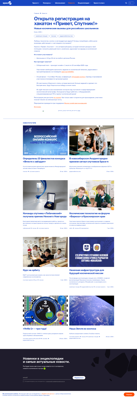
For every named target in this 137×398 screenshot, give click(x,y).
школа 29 (37, 338)
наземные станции (41, 36)
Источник (37, 107)
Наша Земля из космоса (82, 328)
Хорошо (129, 394)
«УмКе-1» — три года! (34, 328)
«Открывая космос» (79, 77)
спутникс (44, 338)
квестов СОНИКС (67, 72)
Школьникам (60, 3)
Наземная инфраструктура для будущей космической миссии (86, 272)
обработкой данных (48, 394)
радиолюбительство (66, 36)
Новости (71, 3)
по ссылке (57, 97)
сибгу (70, 228)
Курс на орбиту (31, 270)
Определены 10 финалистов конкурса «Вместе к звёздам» (44, 160)
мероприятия (84, 228)
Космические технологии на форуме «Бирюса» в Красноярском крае (89, 215)
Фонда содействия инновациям (75, 103)
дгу (36, 280)
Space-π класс (99, 3)
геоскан (53, 36)
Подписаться (79, 378)
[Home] (7, 3)
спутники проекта (34, 171)
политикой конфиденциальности (55, 381)
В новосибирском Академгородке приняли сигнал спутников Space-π (88, 160)
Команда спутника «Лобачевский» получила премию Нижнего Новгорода (45, 215)
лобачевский (26, 228)
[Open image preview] (68, 111)
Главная (36, 13)
